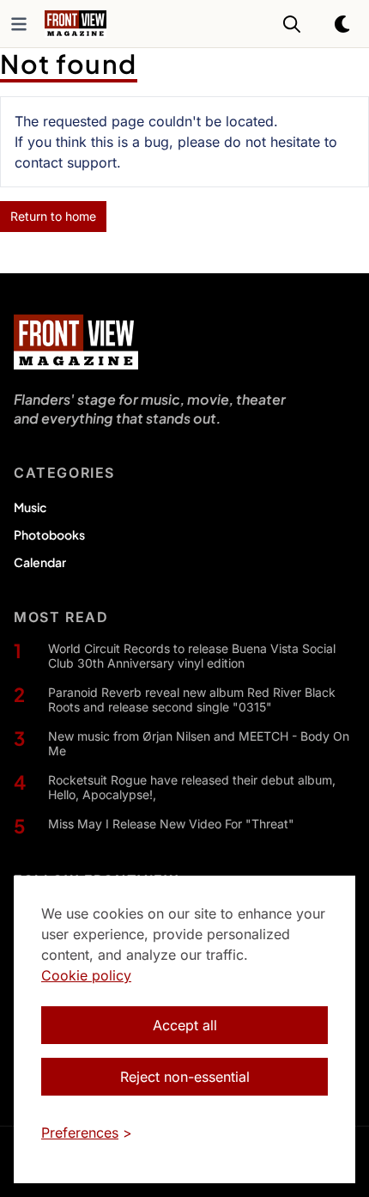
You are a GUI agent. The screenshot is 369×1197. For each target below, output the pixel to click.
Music (30, 507)
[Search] (292, 24)
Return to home (53, 216)
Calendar (40, 562)
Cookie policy (86, 975)
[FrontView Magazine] (76, 342)
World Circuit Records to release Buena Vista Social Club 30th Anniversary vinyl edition (192, 656)
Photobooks (49, 534)
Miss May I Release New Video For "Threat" (171, 823)
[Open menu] (19, 24)
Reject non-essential (185, 1076)
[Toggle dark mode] (343, 24)
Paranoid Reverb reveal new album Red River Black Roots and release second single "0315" (192, 700)
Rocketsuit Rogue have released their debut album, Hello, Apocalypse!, (192, 788)
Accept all (185, 1025)
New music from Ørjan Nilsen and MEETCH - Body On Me (198, 744)
